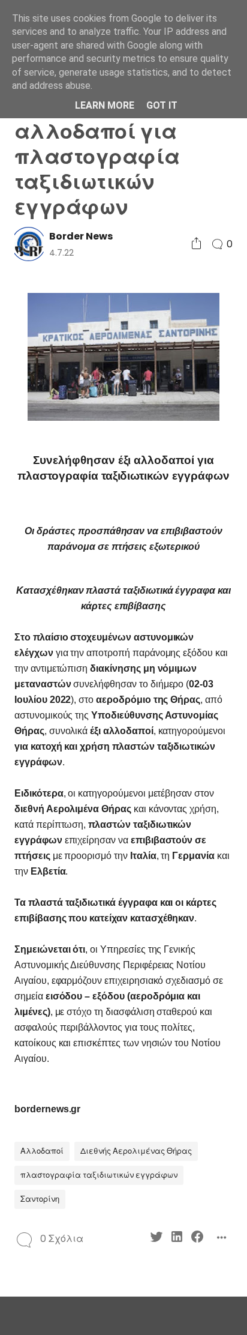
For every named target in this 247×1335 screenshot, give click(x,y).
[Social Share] (196, 244)
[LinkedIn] (177, 1238)
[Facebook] (197, 1238)
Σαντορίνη (39, 1199)
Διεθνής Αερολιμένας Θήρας (136, 1151)
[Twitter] (156, 1238)
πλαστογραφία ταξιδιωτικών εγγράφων (98, 1175)
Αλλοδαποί (42, 1151)
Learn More (104, 105)
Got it (161, 105)
